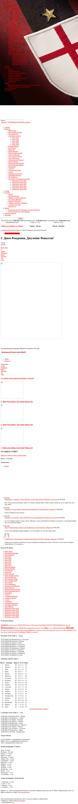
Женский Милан (10, 567)
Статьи (10, 47)
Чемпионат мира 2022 (19, 61)
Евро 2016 (15, 14)
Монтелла (11, 630)
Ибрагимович (7, 627)
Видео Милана (13, 9)
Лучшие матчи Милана (15, 35)
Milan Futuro (12, 6)
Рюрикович (8, 499)
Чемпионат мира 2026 (19, 62)
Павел (7, 527)
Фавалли (7, 361)
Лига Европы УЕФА (15, 31)
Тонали (9, 632)
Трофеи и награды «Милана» (17, 78)
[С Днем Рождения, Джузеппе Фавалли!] (12, 398)
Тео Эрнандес (68, 630)
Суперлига (8, 601)
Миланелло (12, 81)
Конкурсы (11, 25)
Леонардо (50, 628)
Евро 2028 (15, 19)
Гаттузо (49, 625)
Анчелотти (10, 625)
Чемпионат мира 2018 (19, 59)
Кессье (38, 628)
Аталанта (16, 625)
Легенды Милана (14, 30)
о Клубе (7, 68)
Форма (10, 69)
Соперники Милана (14, 45)
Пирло (34, 630)
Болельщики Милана (15, 7)
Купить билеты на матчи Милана (19, 87)
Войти (7, 466)
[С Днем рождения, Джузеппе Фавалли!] (12, 444)
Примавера (12, 42)
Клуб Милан (12, 23)
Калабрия (29, 628)
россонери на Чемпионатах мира (19, 54)
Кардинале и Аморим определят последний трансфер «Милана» (36, 539)
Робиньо (44, 630)
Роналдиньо (58, 630)
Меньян (63, 628)
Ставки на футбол (10, 598)
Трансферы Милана (14, 50)
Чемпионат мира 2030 (19, 64)
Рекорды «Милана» (14, 76)
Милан (70, 627)
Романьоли (52, 630)
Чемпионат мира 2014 (19, 57)
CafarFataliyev (9, 539)
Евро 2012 (15, 12)
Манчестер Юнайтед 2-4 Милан (12, 226)
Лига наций (8, 582)
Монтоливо (17, 630)
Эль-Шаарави (22, 632)
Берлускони (35, 625)
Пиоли (30, 630)
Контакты (8, 90)
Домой (3, 230)
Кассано (34, 628)
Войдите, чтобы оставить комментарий (13, 455)
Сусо (62, 630)
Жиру (63, 625)
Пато (25, 630)
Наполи (22, 630)
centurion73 (8, 509)
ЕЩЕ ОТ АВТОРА (28, 378)
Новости (7, 4)
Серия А (11, 43)
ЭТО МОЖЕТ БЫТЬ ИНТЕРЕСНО (12, 378)
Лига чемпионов (13, 33)
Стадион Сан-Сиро (14, 80)
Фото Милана (12, 52)
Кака (25, 628)
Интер (22, 628)
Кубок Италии (13, 26)
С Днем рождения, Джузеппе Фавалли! (17, 448)
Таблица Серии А (10, 88)
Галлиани (42, 625)
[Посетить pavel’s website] (7, 526)
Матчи (7, 83)
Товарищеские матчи (15, 49)
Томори (5, 632)
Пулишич (39, 630)
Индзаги (16, 628)
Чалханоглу (14, 632)
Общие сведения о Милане (17, 73)
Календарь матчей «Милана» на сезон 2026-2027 (24, 85)
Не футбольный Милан (15, 40)
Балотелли (22, 625)
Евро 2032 (8, 565)
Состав (7, 66)
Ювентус (29, 632)
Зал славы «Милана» (15, 75)
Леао (46, 628)
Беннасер (28, 625)
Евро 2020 (15, 16)
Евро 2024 (15, 18)
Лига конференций (11, 581)
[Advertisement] (39, 106)
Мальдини (56, 628)
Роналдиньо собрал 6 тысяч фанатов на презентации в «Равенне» (34, 509)
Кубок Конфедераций (15, 28)
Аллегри (4, 625)
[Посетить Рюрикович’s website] (7, 498)
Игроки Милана (13, 21)
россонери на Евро (14, 11)
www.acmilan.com (24, 792)
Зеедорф (68, 625)
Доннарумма (57, 625)
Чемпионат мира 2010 (19, 56)
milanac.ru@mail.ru (19, 800)
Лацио (42, 628)
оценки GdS (35, 632)
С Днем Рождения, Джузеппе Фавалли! (17, 402)
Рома (47, 630)
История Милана (13, 71)
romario (3, 244)
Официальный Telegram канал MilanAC (13, 352)
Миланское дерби (5, 630)
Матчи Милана (13, 37)
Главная (7, 2)
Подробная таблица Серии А (39, 709)
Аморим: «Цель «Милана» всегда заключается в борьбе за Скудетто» (36, 499)
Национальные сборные (16, 38)
